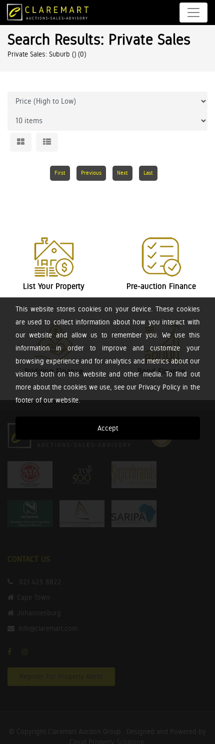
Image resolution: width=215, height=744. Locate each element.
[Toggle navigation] (194, 13)
